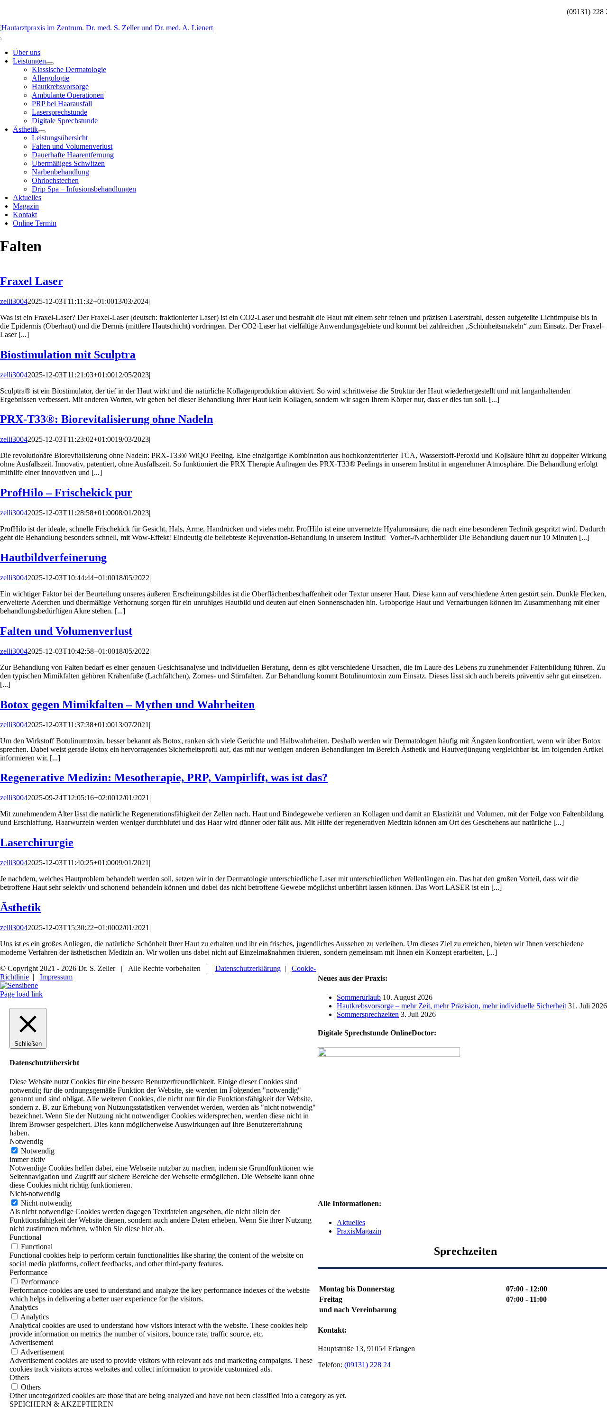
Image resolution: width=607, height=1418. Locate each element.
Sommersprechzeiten (368, 1014)
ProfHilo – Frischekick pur (66, 492)
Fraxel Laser (31, 281)
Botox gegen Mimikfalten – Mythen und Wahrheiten (127, 704)
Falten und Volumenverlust (66, 631)
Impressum (56, 977)
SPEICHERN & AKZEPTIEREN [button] (61, 1404)
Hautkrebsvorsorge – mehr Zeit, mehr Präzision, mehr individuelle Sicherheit (451, 1006)
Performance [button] (28, 1272)
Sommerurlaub (359, 997)
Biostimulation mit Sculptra (68, 354)
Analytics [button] (23, 1307)
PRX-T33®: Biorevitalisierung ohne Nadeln (106, 419)
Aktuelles (351, 1222)
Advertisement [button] (31, 1342)
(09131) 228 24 (367, 1365)
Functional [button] (25, 1237)
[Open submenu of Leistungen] (50, 63)
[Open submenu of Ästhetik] (42, 131)
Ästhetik (20, 907)
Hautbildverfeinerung (53, 557)
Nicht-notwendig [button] (34, 1193)
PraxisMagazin (359, 1231)
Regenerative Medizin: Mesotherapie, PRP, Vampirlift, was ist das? (164, 777)
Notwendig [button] (26, 1141)
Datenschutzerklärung (248, 968)
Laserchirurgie (37, 842)
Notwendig (38, 1151)
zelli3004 (14, 301)
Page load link (21, 994)
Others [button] (19, 1377)
